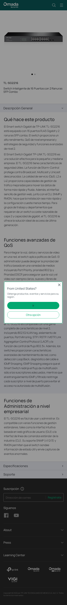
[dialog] (33, 302)
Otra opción (33, 315)
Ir (33, 305)
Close (59, 284)
